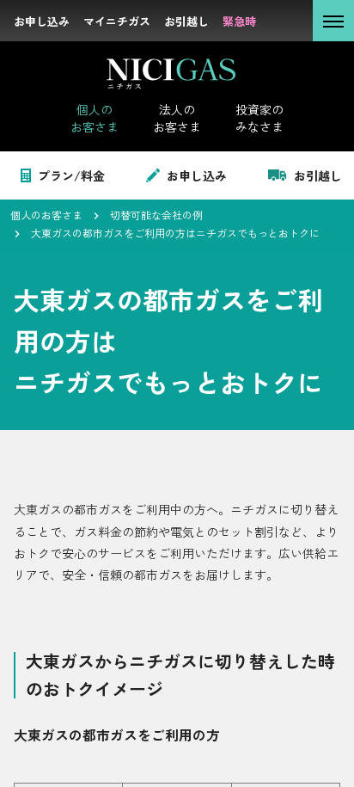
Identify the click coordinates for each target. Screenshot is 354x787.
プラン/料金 (71, 175)
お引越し (318, 175)
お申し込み (197, 175)
